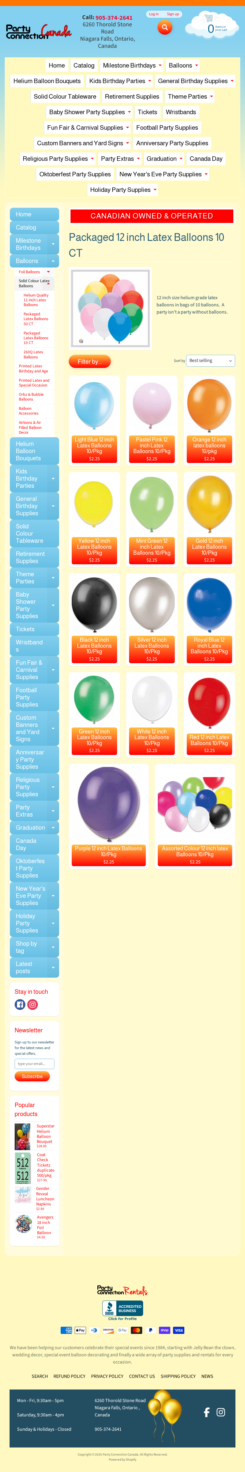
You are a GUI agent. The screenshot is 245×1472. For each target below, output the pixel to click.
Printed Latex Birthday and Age (33, 368)
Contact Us (142, 1376)
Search (40, 1376)
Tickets (147, 111)
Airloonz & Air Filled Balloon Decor (30, 427)
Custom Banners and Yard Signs (84, 144)
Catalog (84, 65)
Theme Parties (191, 98)
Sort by (179, 360)
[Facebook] (20, 1004)
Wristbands (181, 111)
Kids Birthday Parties (121, 82)
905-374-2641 (108, 1429)
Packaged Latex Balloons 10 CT (36, 338)
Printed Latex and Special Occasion (34, 382)
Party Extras (121, 160)
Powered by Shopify (122, 1459)
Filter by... (90, 361)
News (207, 1376)
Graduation (165, 160)
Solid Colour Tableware (65, 96)
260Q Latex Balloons (33, 354)
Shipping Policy (178, 1376)
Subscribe (32, 1076)
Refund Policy (69, 1376)
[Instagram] (32, 1004)
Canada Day (206, 158)
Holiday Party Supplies (124, 191)
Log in (154, 14)
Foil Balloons (36, 273)
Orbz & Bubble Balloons (31, 397)
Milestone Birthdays (133, 67)
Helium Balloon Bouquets (47, 80)
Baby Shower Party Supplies (90, 113)
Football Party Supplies (167, 127)
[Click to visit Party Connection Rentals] (122, 1292)
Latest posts (37, 968)
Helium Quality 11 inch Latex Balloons (36, 300)
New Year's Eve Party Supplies (164, 176)
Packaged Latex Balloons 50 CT (36, 319)
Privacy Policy (107, 1376)
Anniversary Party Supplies (172, 143)
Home (57, 65)
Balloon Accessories (29, 411)
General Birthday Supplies (196, 82)
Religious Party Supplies (59, 160)
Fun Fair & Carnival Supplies (89, 129)
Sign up (173, 14)
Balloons (184, 67)
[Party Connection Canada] (39, 31)
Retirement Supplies (132, 96)
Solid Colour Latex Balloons (36, 283)
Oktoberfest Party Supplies (75, 174)
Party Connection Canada (120, 1454)
